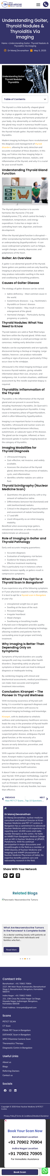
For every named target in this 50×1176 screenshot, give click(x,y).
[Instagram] (10, 1090)
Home (4, 43)
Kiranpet (6, 716)
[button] (38, 5)
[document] (25, 1143)
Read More (11, 949)
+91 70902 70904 (25, 1142)
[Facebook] (5, 1090)
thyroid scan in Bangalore (34, 595)
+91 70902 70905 (25, 1153)
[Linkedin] (15, 1090)
